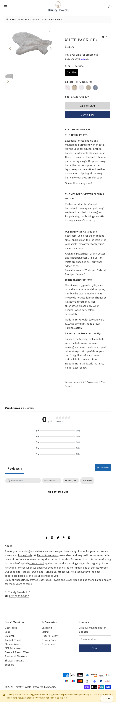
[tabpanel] (58, 501)
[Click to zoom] (50, 30)
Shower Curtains (14, 660)
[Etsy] (69, 537)
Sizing (45, 631)
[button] (58, 431)
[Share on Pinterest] (107, 37)
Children (10, 636)
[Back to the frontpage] (7, 19)
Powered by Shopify (44, 687)
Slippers (9, 664)
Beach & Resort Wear (17, 652)
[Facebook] (46, 537)
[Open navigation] (6, 6)
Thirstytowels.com (47, 555)
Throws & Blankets (16, 656)
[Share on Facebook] (99, 37)
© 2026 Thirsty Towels (18, 687)
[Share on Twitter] (103, 37)
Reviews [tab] (14, 468)
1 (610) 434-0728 (19, 596)
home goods (25, 555)
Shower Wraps (13, 644)
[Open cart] (110, 6)
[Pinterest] (63, 537)
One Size (72, 72)
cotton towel (36, 563)
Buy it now (87, 114)
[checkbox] (87, 480)
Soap (7, 631)
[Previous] (10, 48)
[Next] (50, 48)
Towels (56, 580)
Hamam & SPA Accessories (26, 19)
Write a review (103, 467)
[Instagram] (52, 537)
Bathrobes (45, 580)
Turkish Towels (30, 571)
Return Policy (49, 636)
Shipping (47, 627)
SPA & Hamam (13, 648)
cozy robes (101, 567)
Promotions (48, 644)
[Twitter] (58, 537)
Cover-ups (71, 580)
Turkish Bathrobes (55, 571)
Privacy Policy (50, 640)
